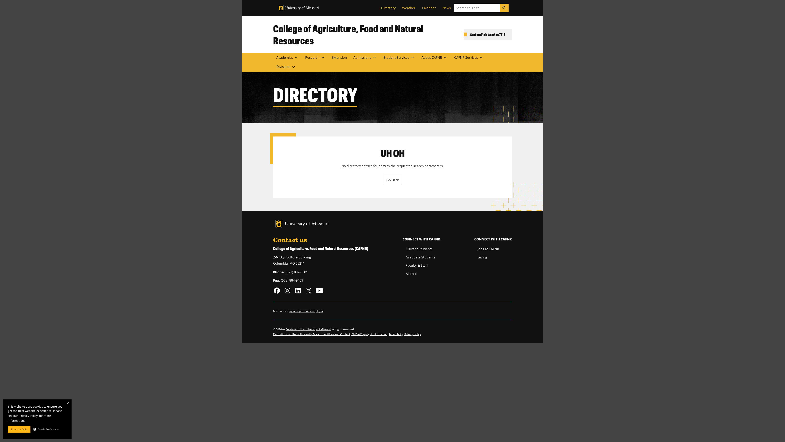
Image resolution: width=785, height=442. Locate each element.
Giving (482, 257)
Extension (339, 57)
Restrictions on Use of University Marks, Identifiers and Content (311, 334)
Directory (388, 8)
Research (315, 57)
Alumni (411, 273)
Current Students (419, 249)
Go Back (392, 180)
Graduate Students (420, 257)
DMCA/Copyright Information (369, 334)
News (446, 8)
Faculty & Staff (417, 265)
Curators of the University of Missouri (308, 329)
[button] (46, 429)
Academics (287, 57)
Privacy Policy (28, 416)
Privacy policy (412, 334)
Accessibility (396, 334)
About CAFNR (435, 57)
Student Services (399, 57)
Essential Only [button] (19, 429)
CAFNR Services (469, 57)
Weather (408, 8)
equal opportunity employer (306, 311)
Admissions (365, 57)
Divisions (286, 66)
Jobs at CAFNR (488, 249)
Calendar (429, 8)
